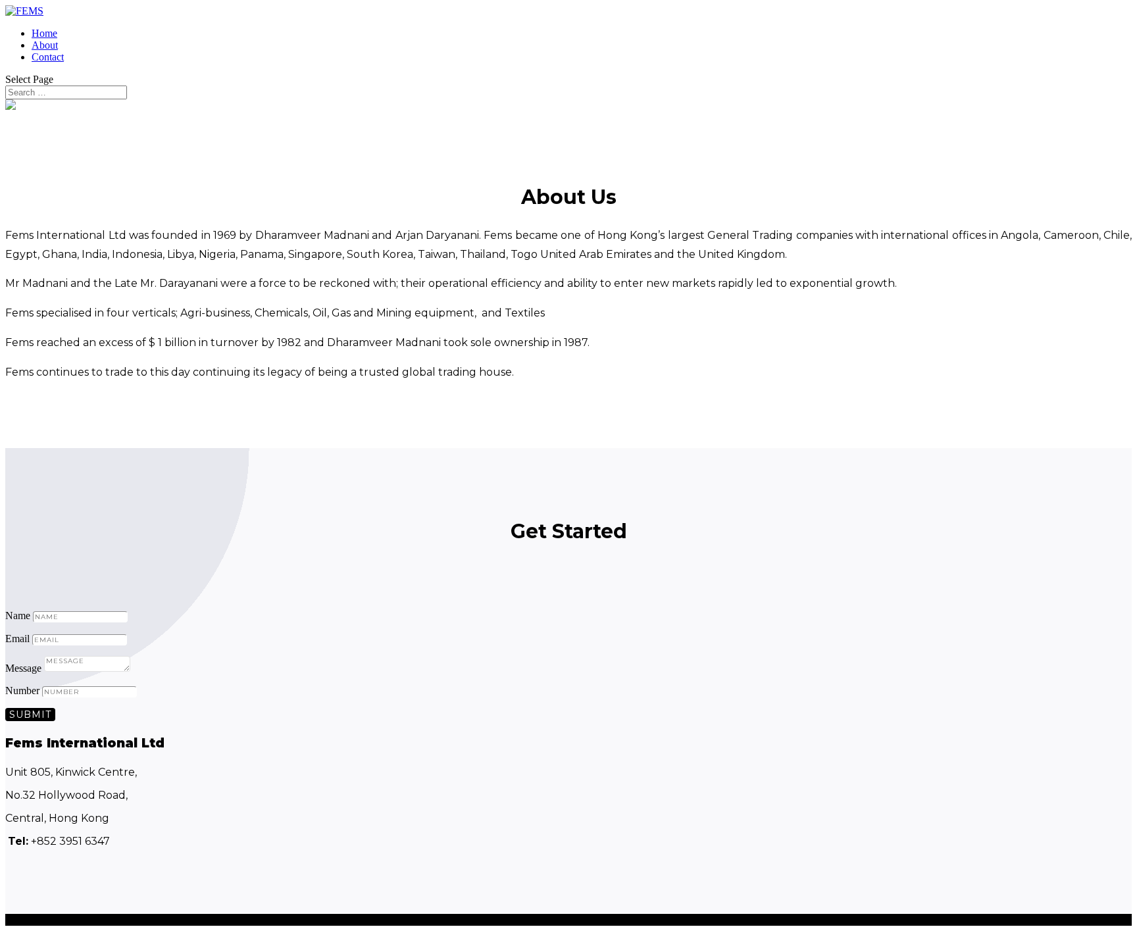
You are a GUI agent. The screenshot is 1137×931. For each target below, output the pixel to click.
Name (17, 615)
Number (22, 690)
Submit (30, 714)
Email (17, 638)
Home (44, 33)
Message (23, 668)
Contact (48, 57)
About (45, 45)
